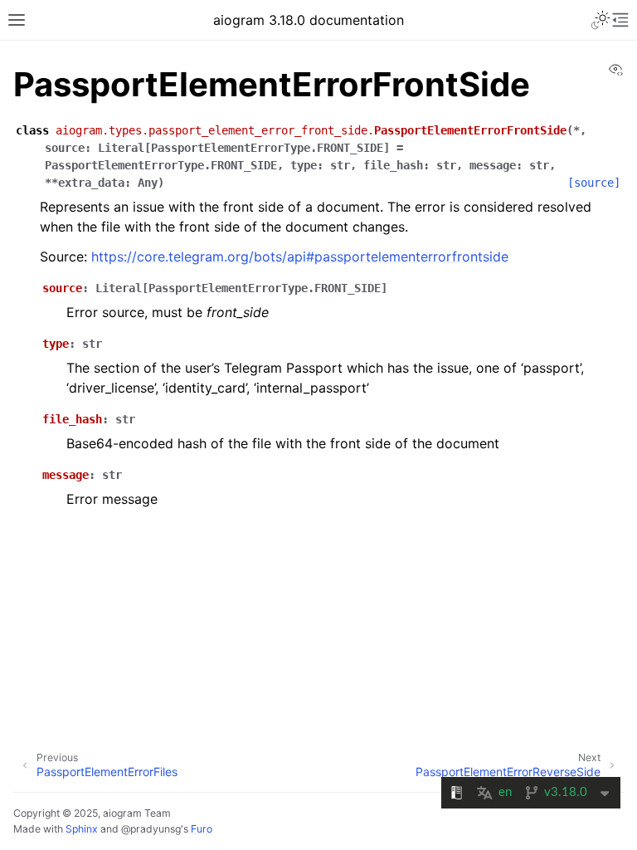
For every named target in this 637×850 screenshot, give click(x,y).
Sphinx (82, 829)
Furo (201, 829)
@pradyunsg (151, 829)
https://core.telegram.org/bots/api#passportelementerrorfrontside (299, 256)
